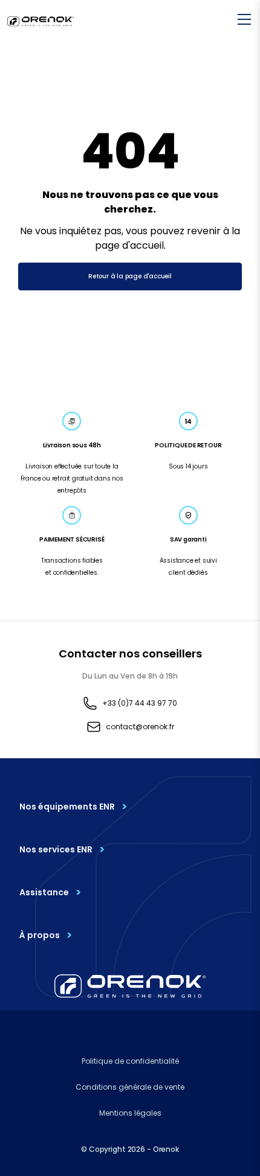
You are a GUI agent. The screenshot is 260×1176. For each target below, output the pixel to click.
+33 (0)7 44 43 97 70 (139, 703)
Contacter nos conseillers (130, 653)
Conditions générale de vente (130, 1087)
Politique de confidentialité (130, 1061)
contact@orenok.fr (140, 726)
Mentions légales (130, 1113)
